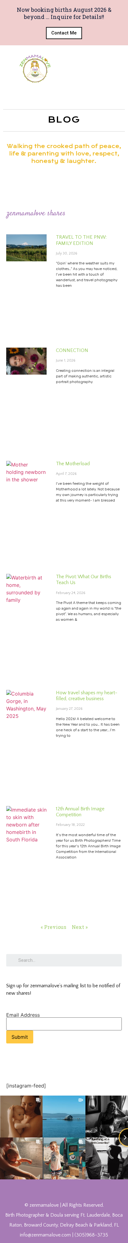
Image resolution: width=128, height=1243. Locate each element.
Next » (80, 927)
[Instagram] (70, 1188)
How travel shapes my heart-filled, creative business (86, 695)
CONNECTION (72, 350)
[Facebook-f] (30, 1188)
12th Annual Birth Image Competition (80, 811)
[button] (64, 33)
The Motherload (73, 463)
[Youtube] (57, 1188)
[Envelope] (97, 1188)
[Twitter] (43, 1188)
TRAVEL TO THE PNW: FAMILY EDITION (81, 240)
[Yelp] (84, 1188)
